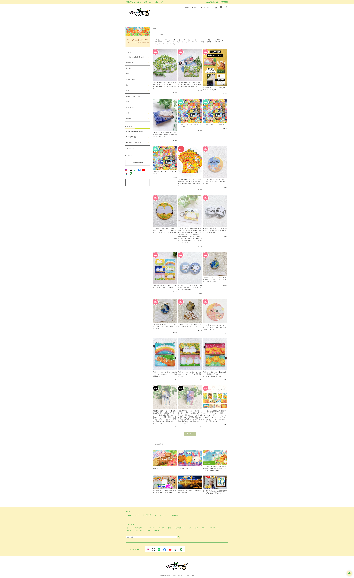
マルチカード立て (206, 42)
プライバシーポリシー (161, 515)
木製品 (128, 102)
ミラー (175, 40)
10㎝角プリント (160, 42)
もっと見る (190, 433)
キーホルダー (188, 40)
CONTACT (175, 515)
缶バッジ (165, 44)
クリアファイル (219, 40)
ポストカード (159, 40)
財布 (180, 40)
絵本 (127, 85)
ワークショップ (130, 107)
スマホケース (171, 42)
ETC (208, 7)
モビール (157, 44)
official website (138, 162)
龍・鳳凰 (128, 68)
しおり (188, 42)
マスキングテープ (208, 40)
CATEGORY (194, 7)
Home (156, 35)
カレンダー (195, 42)
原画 (127, 90)
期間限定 (128, 118)
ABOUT (203, 7)
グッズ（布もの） (131, 79)
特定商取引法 (147, 515)
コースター (173, 44)
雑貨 (127, 74)
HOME (187, 7)
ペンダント (197, 40)
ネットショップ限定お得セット (135, 57)
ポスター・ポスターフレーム (134, 96)
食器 (127, 113)
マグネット (180, 42)
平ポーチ (168, 40)
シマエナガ (129, 62)
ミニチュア (216, 42)
